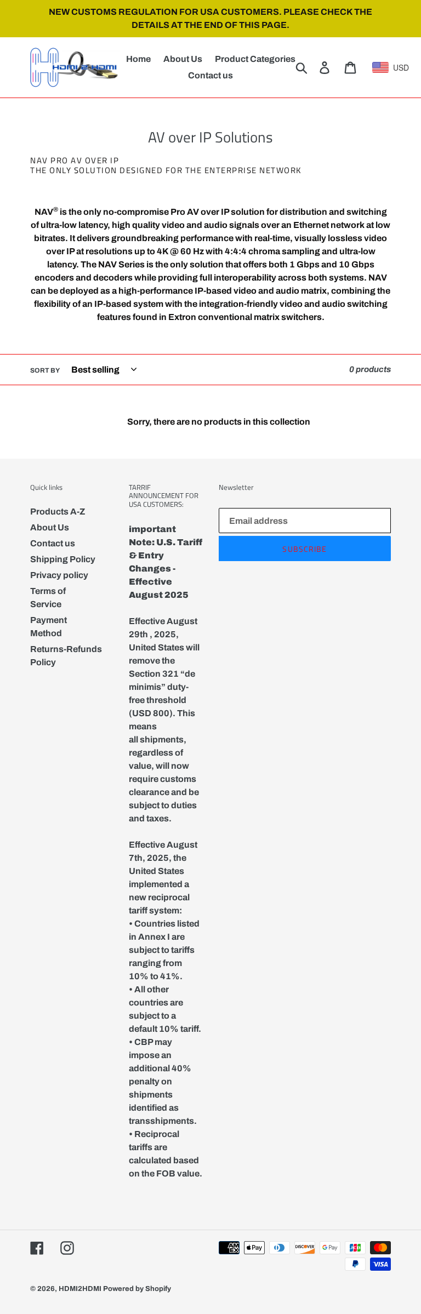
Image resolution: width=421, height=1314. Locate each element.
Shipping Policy (62, 559)
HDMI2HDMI (80, 1289)
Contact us (52, 543)
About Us (49, 527)
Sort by (45, 370)
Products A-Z (57, 511)
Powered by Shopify (137, 1289)
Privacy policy (59, 575)
